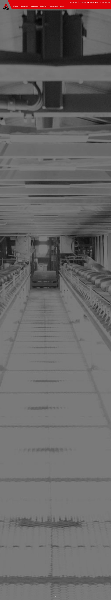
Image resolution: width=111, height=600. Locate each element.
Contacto (92, 2)
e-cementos (83, 2)
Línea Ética (107, 2)
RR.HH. (99, 2)
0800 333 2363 (73, 2)
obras (62, 6)
